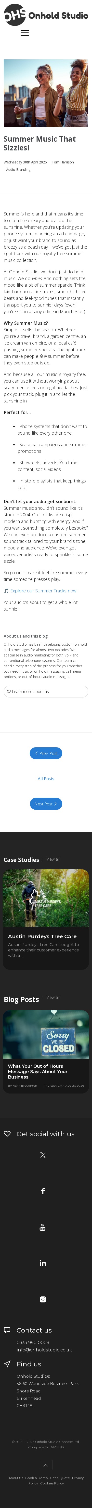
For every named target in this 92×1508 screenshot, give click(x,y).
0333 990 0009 (33, 1342)
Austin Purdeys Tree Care (42, 936)
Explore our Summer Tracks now (43, 591)
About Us (16, 1478)
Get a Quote (60, 1478)
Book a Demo (36, 1478)
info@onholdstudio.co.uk (44, 1350)
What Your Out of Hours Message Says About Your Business (37, 1072)
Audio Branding (18, 169)
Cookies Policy (52, 1483)
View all (53, 859)
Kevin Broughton (25, 1085)
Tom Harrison (63, 162)
